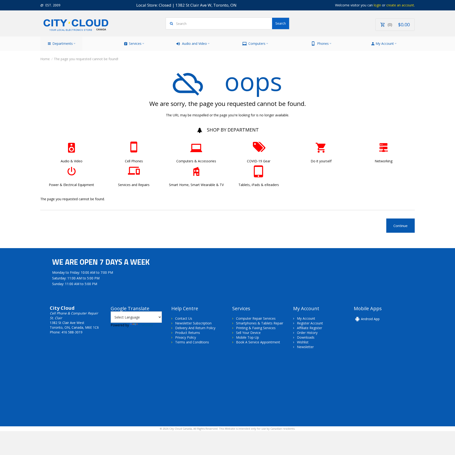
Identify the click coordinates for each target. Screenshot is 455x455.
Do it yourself (321, 161)
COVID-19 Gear (258, 161)
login (377, 5)
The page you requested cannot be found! (86, 59)
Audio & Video (71, 161)
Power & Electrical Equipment (71, 184)
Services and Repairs (134, 184)
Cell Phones (134, 161)
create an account (400, 5)
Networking (383, 161)
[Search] (280, 23)
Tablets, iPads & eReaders (258, 184)
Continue (400, 225)
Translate (146, 325)
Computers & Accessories (196, 161)
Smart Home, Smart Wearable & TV (196, 184)
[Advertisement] (80, 392)
